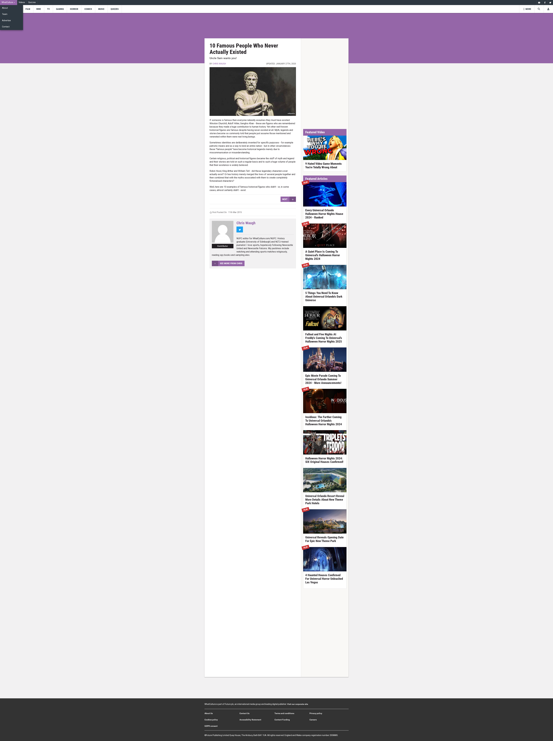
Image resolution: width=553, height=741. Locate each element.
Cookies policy (211, 720)
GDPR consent (211, 726)
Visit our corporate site (297, 704)
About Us (208, 713)
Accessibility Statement (250, 720)
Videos (22, 2)
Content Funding (282, 720)
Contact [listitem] (6, 27)
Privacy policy (315, 713)
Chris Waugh (219, 63)
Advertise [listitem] (6, 20)
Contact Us (244, 713)
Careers (313, 720)
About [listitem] (5, 8)
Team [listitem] (4, 14)
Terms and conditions (284, 713)
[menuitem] (8, 2)
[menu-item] (27, 9)
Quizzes (32, 2)
